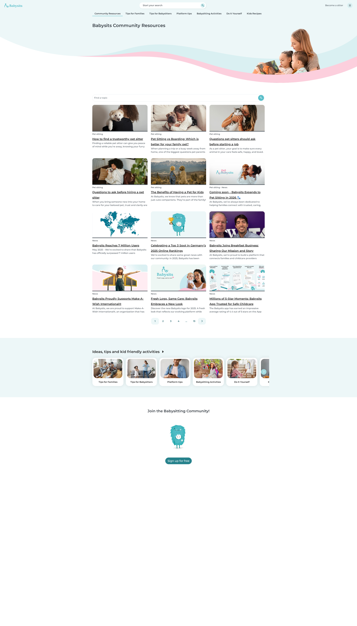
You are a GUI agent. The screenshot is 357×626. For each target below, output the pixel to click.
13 (194, 321)
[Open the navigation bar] (350, 5)
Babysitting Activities (209, 13)
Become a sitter (334, 5)
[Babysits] (13, 5)
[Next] (202, 321)
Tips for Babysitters (160, 13)
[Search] (261, 98)
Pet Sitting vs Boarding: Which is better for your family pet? (175, 141)
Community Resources (107, 13)
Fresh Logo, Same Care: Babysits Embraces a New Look (174, 301)
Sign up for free (178, 461)
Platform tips (184, 13)
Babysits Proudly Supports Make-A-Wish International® (118, 301)
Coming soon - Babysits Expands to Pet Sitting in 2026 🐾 (234, 194)
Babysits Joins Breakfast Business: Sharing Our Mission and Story (234, 248)
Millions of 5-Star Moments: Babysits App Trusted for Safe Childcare (235, 301)
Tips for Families (135, 13)
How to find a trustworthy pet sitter (117, 139)
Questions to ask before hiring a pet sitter (118, 194)
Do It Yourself (234, 13)
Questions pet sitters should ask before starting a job (232, 141)
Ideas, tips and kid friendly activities (126, 351)
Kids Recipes (254, 13)
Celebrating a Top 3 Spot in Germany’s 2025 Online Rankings (178, 248)
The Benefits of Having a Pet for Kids (177, 192)
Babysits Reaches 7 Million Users (115, 245)
